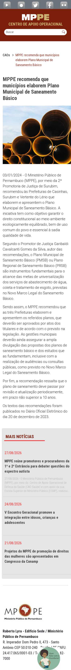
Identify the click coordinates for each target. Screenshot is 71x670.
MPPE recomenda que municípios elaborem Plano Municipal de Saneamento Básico (37, 60)
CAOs (6, 55)
